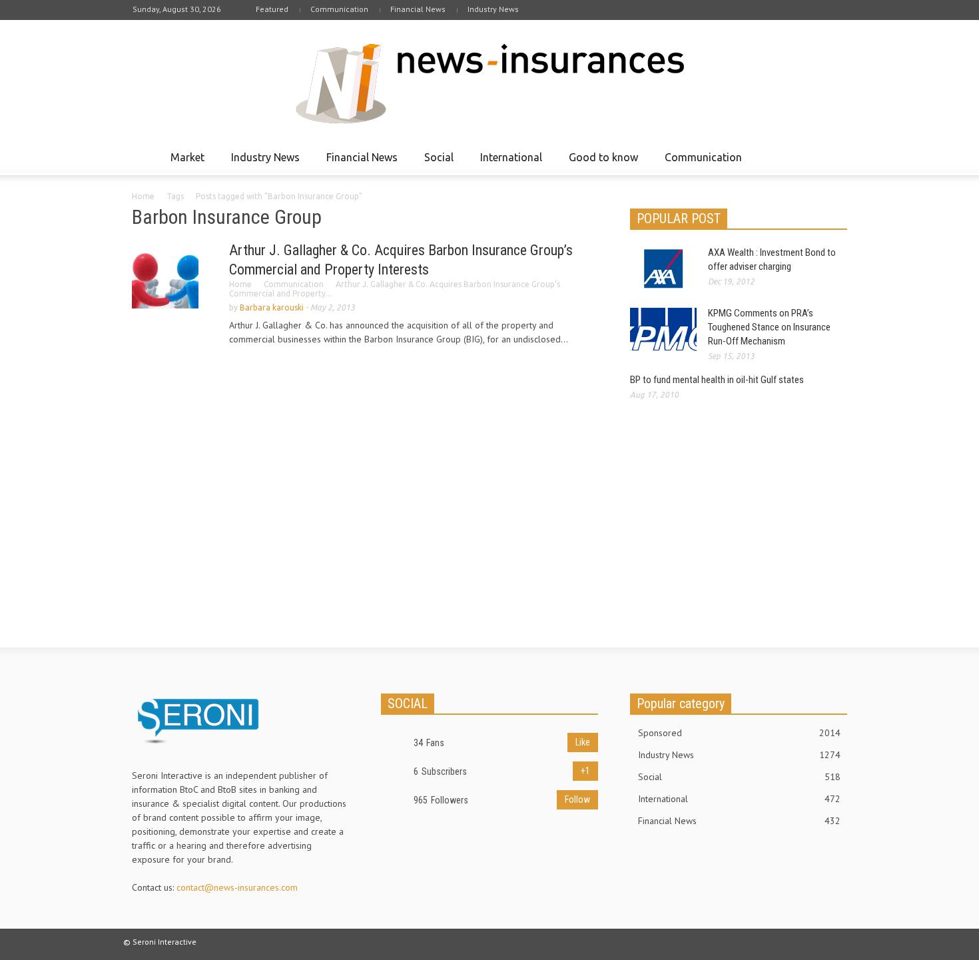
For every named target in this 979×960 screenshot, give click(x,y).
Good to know (599, 163)
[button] (833, 157)
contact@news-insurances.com (237, 887)
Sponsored (739, 733)
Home (143, 196)
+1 (585, 770)
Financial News (418, 9)
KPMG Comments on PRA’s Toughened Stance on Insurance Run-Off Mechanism (769, 327)
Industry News (493, 9)
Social (435, 163)
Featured (272, 9)
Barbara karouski (272, 307)
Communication (339, 9)
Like (582, 742)
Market (183, 163)
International (507, 163)
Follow (577, 799)
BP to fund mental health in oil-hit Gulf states (717, 380)
